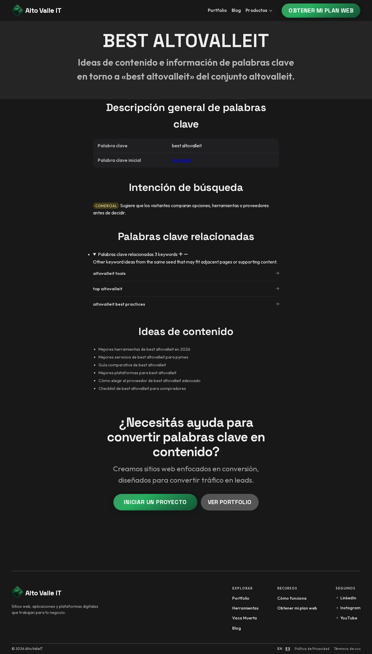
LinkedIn (348, 598)
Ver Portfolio (230, 502)
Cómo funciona (292, 598)
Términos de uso (347, 648)
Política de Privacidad (312, 648)
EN (279, 648)
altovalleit (182, 160)
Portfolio (217, 10)
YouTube (348, 618)
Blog (236, 10)
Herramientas (245, 608)
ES (287, 648)
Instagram (350, 607)
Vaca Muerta (244, 618)
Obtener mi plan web (321, 10)
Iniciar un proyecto (155, 502)
